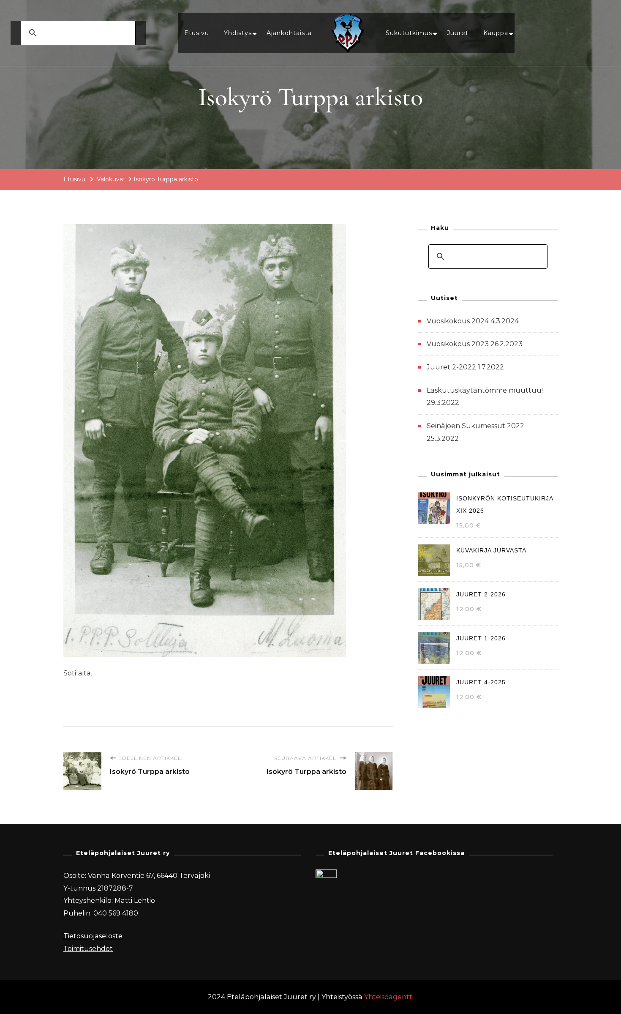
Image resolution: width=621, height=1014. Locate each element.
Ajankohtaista (289, 33)
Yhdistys (238, 33)
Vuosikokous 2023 (458, 344)
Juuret (457, 33)
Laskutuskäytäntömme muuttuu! (485, 390)
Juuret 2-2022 (451, 367)
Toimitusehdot (88, 949)
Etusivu (196, 33)
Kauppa (495, 33)
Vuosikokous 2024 (458, 321)
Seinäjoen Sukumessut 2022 (475, 426)
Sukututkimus (409, 33)
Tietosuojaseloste (93, 936)
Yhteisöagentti (389, 997)
